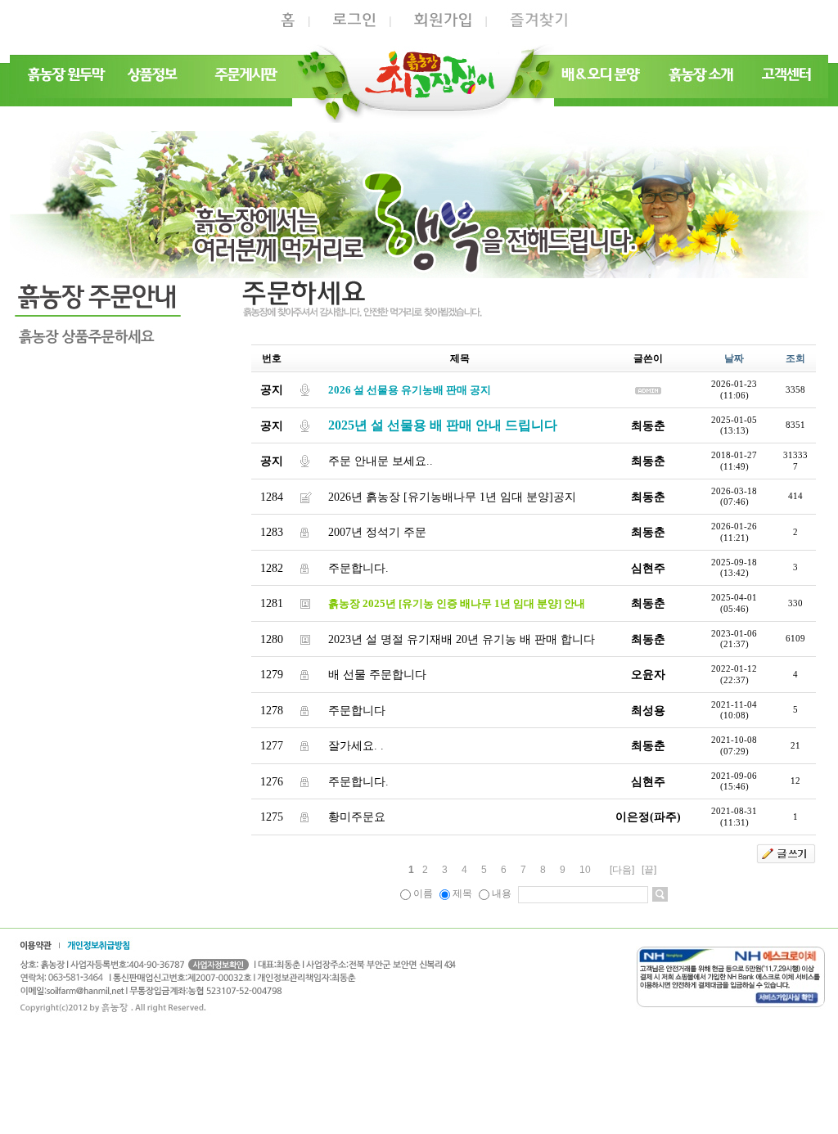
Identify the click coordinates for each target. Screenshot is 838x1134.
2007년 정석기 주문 (377, 532)
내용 (501, 893)
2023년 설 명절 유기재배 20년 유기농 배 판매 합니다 (461, 639)
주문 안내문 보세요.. (380, 461)
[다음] (622, 869)
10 (585, 869)
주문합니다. (358, 568)
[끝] (649, 869)
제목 (462, 893)
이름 (423, 893)
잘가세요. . (356, 746)
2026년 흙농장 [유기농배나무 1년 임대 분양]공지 (452, 497)
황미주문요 (356, 817)
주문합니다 (356, 710)
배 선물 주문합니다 (377, 674)
